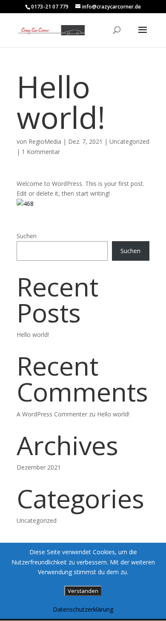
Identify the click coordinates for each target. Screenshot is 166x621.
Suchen (27, 236)
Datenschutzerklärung (83, 609)
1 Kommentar (41, 152)
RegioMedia (45, 141)
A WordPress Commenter (52, 414)
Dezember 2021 (39, 467)
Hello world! (33, 334)
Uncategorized (129, 141)
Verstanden (83, 591)
